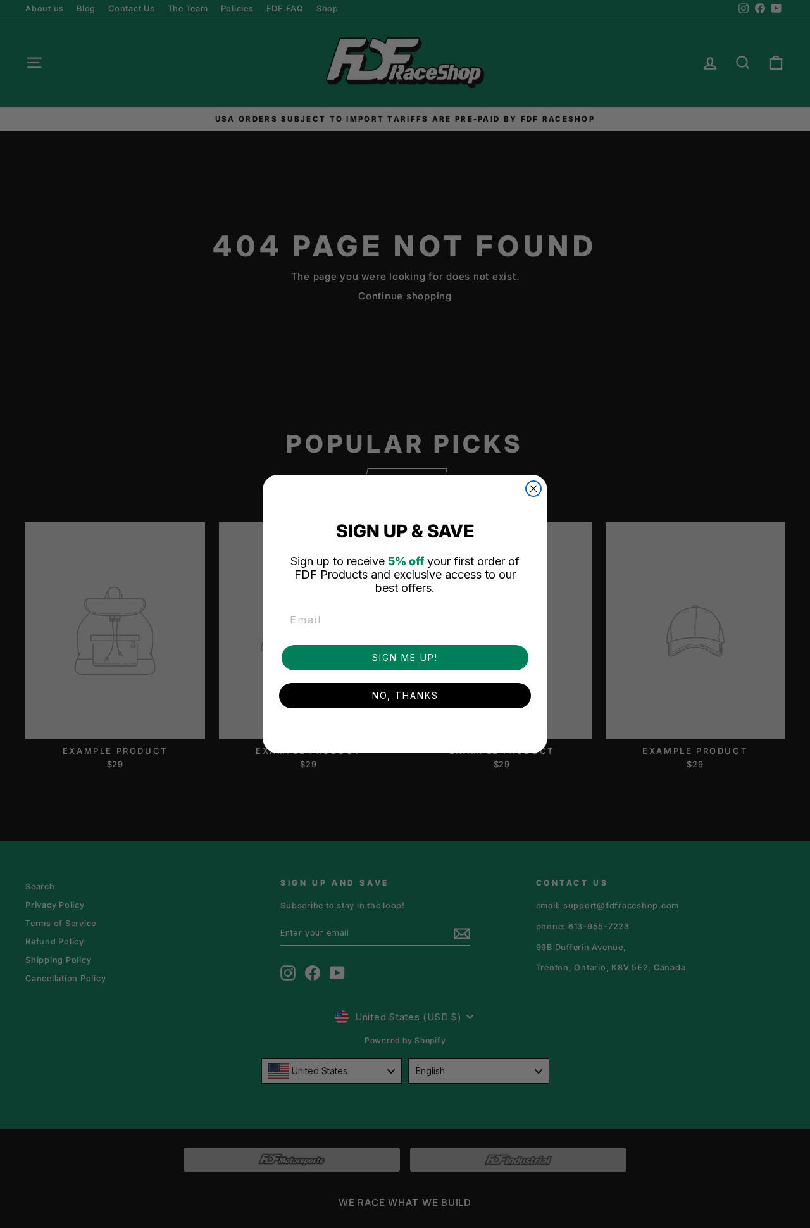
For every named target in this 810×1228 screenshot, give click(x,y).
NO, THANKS (405, 695)
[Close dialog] (533, 488)
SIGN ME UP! (405, 657)
